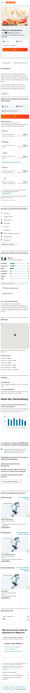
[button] (2, 2)
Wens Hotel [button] (4, 591)
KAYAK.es (6, 686)
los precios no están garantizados (14, 667)
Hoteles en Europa (20, 686)
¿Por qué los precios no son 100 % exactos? (11, 678)
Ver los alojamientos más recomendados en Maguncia (22, 569)
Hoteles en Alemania (6, 688)
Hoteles (12, 686)
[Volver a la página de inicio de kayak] (10, 2)
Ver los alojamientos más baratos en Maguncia (22, 533)
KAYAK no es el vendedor (9, 672)
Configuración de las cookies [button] (8, 200)
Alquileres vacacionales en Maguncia (13, 651)
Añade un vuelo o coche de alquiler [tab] (13, 637)
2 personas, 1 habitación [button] (10, 45)
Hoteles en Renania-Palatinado (19, 688)
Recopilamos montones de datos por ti (13, 675)
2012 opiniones (16, 33)
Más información (6, 193)
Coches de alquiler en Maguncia (12, 647)
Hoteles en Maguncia (9, 649)
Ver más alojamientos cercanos (23, 498)
